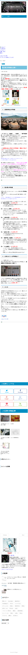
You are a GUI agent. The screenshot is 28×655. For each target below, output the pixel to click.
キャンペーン (5, 613)
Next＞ (23, 535)
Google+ (7, 398)
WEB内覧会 (5, 603)
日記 (21, 613)
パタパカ (12, 555)
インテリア (18, 603)
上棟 (16, 613)
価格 (14, 610)
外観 (11, 613)
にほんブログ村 (4, 319)
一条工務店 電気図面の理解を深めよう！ (16, 583)
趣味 (10, 615)
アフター (4, 615)
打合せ (11, 608)
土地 (16, 608)
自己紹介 (15, 615)
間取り (4, 601)
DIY (11, 603)
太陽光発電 (20, 610)
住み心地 (10, 601)
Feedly (20, 405)
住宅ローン (4, 608)
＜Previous (5, 535)
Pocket (6, 405)
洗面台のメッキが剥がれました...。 (15, 589)
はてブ (20, 397)
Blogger (16, 652)
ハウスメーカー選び (6, 610)
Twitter (7, 392)
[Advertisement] (14, 33)
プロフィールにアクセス (7, 569)
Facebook (20, 392)
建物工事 (17, 601)
